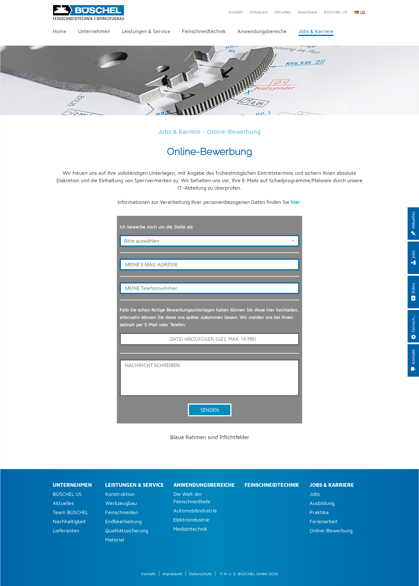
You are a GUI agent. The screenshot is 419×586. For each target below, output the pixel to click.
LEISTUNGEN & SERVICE (134, 485)
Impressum (172, 573)
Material (114, 540)
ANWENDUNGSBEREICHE (204, 485)
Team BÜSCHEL (70, 512)
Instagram (259, 11)
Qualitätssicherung (126, 531)
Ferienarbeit (324, 521)
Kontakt (236, 11)
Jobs (315, 494)
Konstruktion (120, 494)
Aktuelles (282, 11)
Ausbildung (322, 503)
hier (295, 202)
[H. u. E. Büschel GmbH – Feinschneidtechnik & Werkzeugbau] (88, 11)
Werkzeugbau (121, 503)
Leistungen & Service (146, 31)
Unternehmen (94, 31)
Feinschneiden (121, 512)
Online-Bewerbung (331, 531)
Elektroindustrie (191, 520)
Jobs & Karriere (315, 31)
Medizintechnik (190, 529)
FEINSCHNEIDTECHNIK (272, 485)
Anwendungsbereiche (262, 31)
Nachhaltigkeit (69, 521)
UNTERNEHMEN (72, 485)
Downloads (307, 11)
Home (59, 31)
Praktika (319, 512)
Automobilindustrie (195, 511)
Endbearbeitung (123, 521)
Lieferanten (66, 531)
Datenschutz (200, 573)
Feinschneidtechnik (204, 31)
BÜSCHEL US (335, 11)
